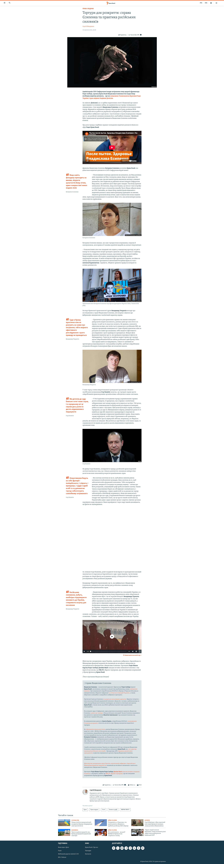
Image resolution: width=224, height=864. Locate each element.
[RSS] (134, 848)
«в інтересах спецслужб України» (119, 693)
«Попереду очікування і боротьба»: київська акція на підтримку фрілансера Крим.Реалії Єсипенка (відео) (122, 623)
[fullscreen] (139, 651)
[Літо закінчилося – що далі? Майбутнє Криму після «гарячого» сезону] (101, 832)
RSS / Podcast (62, 857)
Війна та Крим (112, 820)
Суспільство (75, 820)
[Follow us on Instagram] (130, 848)
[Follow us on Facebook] (113, 848)
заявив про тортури (97, 713)
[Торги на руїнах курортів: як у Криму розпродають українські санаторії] (64, 832)
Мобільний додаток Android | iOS (68, 854)
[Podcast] (138, 848)
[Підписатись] (142, 848)
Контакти (88, 854)
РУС (201, 3)
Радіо (60, 850)
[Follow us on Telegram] (126, 848)
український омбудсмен (118, 763)
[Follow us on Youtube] (122, 848)
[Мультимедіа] (211, 3)
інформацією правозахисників (95, 729)
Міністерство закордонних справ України (97, 763)
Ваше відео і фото (63, 847)
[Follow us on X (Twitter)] (117, 848)
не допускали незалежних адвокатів (114, 699)
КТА (206, 3)
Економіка (74, 830)
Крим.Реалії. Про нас (91, 847)
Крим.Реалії (89, 625)
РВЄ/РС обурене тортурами (114, 773)
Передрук (88, 850)
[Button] (122, 35)
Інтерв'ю (147, 820)
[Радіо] (216, 3)
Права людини (88, 9)
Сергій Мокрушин (88, 26)
